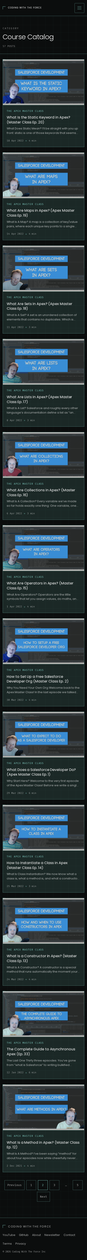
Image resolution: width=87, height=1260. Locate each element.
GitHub (24, 1235)
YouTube (9, 1235)
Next (43, 1197)
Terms (7, 1244)
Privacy (20, 1244)
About (36, 1235)
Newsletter (52, 1235)
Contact (69, 1235)
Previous (14, 1185)
